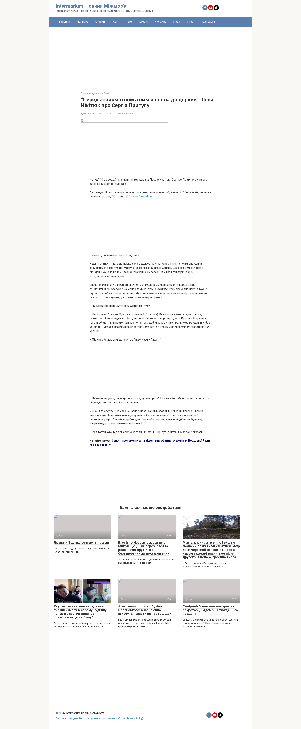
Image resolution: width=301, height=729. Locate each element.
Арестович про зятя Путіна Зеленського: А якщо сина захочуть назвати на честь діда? (144, 610)
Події (176, 21)
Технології (208, 21)
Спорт (191, 21)
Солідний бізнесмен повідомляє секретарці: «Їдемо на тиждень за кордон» (210, 610)
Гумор (129, 113)
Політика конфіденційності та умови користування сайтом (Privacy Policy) (99, 718)
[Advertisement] (150, 56)
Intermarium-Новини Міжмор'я (91, 6)
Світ (116, 21)
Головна (64, 21)
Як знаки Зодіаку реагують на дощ (81, 542)
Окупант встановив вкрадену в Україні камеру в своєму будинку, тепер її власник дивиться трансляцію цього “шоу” (80, 611)
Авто (129, 21)
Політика (82, 21)
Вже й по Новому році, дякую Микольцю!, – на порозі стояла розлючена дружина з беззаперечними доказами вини (143, 547)
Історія (143, 21)
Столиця (100, 21)
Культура (160, 21)
